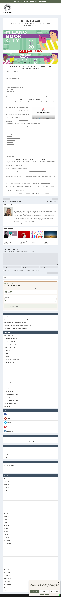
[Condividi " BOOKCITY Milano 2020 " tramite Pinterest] (27, 193)
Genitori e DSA (9, 385)
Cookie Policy (42, 594)
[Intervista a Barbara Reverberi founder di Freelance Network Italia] (10, 234)
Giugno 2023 (6, 493)
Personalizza (54, 591)
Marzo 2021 (6, 531)
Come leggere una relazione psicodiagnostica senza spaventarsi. (17, 325)
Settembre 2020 (7, 549)
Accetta (35, 591)
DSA (7, 376)
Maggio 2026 (7, 487)
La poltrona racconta (34, 23)
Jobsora (12, 468)
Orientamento (7, 397)
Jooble (12, 465)
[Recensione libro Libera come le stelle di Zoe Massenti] (50, 234)
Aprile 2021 (6, 528)
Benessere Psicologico (8, 350)
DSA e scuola (8, 382)
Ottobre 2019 (7, 581)
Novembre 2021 (7, 507)
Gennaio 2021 (7, 537)
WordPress (24, 595)
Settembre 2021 (7, 513)
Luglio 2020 (6, 555)
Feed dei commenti (8, 454)
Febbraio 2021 (7, 534)
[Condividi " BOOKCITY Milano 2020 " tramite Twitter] (22, 193)
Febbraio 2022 (7, 499)
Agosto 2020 (6, 552)
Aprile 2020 (6, 563)
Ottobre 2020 (7, 546)
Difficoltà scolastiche (10, 374)
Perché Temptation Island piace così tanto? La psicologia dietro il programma (28, 438)
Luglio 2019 (6, 590)
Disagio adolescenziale (10, 341)
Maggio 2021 (7, 525)
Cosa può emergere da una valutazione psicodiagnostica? (16, 328)
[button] (58, 581)
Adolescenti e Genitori (8, 335)
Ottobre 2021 (7, 510)
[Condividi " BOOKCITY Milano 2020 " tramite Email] (32, 193)
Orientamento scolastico (11, 403)
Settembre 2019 (7, 584)
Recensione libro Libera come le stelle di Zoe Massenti (49, 241)
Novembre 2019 (7, 578)
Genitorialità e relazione (11, 344)
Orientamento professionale (12, 400)
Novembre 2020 (7, 543)
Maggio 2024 (7, 490)
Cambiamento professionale (12, 394)
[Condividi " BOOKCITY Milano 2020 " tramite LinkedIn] (29, 193)
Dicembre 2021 (7, 504)
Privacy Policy (47, 594)
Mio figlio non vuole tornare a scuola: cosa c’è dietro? (15, 316)
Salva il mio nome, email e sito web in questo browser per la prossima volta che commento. (22, 270)
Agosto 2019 (6, 587)
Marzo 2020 (6, 566)
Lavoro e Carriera (7, 388)
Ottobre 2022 (7, 496)
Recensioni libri (41, 23)
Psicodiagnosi (7, 406)
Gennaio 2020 (7, 572)
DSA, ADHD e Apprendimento (10, 368)
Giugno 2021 (6, 522)
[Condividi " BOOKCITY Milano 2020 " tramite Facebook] (20, 193)
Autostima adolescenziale (11, 338)
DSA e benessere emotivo (11, 379)
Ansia (7, 353)
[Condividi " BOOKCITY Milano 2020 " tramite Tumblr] (24, 193)
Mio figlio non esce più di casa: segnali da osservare (15, 322)
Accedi (5, 448)
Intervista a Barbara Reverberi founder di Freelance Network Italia (9, 241)
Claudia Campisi (17, 23)
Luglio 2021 (6, 519)
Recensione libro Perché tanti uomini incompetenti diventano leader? (24, 241)
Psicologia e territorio (10, 362)
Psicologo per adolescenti (11, 347)
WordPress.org (7, 457)
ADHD (7, 371)
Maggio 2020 (7, 560)
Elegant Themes (12, 595)
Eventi (28, 23)
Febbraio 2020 (7, 569)
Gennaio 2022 (7, 501)
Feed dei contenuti (8, 451)
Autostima (8, 356)
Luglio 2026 (6, 481)
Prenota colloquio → (43, 1)
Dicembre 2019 (7, 575)
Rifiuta (44, 591)
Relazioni (8, 365)
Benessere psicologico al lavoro (12, 359)
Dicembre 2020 (7, 540)
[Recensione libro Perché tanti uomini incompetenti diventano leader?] (24, 234)
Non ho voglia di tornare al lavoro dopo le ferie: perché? (16, 319)
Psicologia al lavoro (10, 391)
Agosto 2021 (6, 516)
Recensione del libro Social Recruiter (37, 240)
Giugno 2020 (6, 557)
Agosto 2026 (6, 478)
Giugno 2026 (6, 484)
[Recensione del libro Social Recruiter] (37, 234)
